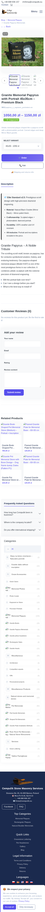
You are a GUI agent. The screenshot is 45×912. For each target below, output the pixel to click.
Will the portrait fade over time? (16, 280)
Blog (22, 850)
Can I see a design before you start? (19, 283)
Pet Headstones (22, 843)
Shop (3, 20)
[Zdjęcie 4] (22, 87)
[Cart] (11, 5)
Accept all (9, 907)
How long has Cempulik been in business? (18, 513)
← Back (5, 27)
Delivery (22, 868)
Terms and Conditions (22, 860)
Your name (8, 338)
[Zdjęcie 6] (25, 87)
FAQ (21, 807)
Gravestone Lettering (22, 839)
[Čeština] (31, 882)
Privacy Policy (22, 864)
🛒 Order (22, 158)
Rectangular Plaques (22, 822)
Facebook (8, 807)
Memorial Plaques (15, 20)
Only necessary (26, 907)
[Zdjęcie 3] (21, 87)
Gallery (22, 846)
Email (6, 351)
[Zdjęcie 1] (18, 87)
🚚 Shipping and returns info (22, 172)
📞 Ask (22, 165)
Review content (10, 370)
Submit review (14, 392)
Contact (5, 5)
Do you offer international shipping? (20, 530)
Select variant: (11, 141)
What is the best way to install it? (17, 287)
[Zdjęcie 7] (27, 87)
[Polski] (13, 882)
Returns (22, 871)
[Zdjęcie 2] (19, 87)
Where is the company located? (18, 522)
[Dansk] (27, 882)
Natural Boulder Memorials (22, 826)
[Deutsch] (18, 882)
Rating (7, 363)
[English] (22, 882)
